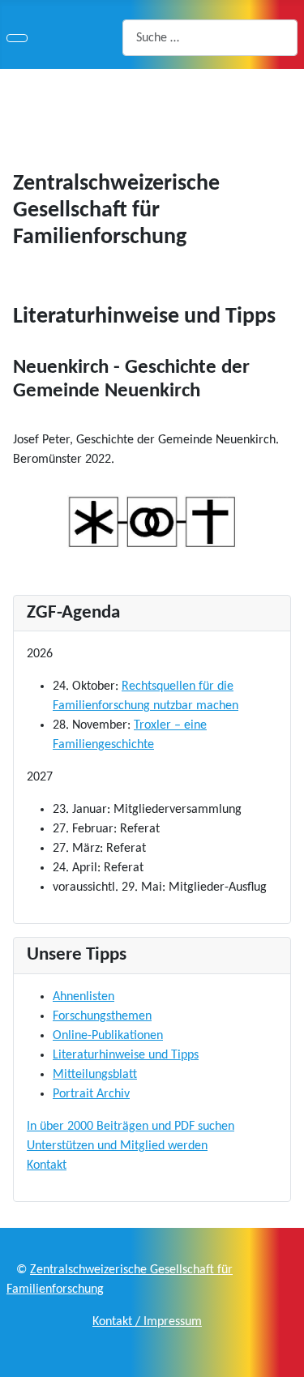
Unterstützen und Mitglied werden (117, 1146)
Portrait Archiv (91, 1094)
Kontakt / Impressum (147, 1321)
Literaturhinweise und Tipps (126, 1055)
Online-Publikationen (108, 1035)
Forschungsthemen (102, 1016)
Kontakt (46, 1165)
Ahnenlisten (83, 996)
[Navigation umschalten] (17, 38)
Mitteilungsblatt (95, 1074)
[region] (152, 99)
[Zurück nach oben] (283, 1356)
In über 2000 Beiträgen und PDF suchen (130, 1126)
